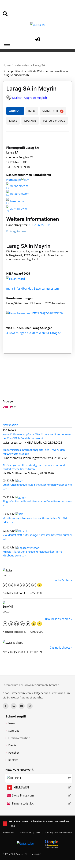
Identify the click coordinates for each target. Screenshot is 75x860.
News (11, 723)
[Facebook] (6, 706)
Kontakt (13, 760)
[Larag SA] (19, 278)
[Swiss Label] (25, 843)
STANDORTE (52, 111)
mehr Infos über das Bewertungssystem (32, 288)
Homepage (13, 180)
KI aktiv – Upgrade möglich (29, 98)
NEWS (13, 121)
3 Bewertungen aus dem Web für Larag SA (33, 333)
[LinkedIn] (14, 706)
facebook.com (18, 186)
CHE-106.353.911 (40, 225)
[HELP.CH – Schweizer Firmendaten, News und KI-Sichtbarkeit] (38, 778)
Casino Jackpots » (61, 647)
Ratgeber (13, 752)
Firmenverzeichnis (19, 738)
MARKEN (30, 121)
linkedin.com (17, 201)
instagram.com (19, 194)
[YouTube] (22, 706)
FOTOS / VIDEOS (54, 121)
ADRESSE (15, 111)
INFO (31, 111)
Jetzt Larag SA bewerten (47, 313)
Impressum (8, 832)
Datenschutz (25, 832)
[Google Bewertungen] (51, 843)
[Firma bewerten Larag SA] (18, 313)
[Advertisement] (39, 380)
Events (12, 745)
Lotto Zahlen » (63, 580)
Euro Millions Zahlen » (58, 619)
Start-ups (13, 730)
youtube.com (18, 209)
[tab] (6, 425)
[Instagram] (30, 706)
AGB (38, 832)
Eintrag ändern (16, 231)
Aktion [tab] (14, 425)
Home (6, 65)
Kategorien (22, 65)
